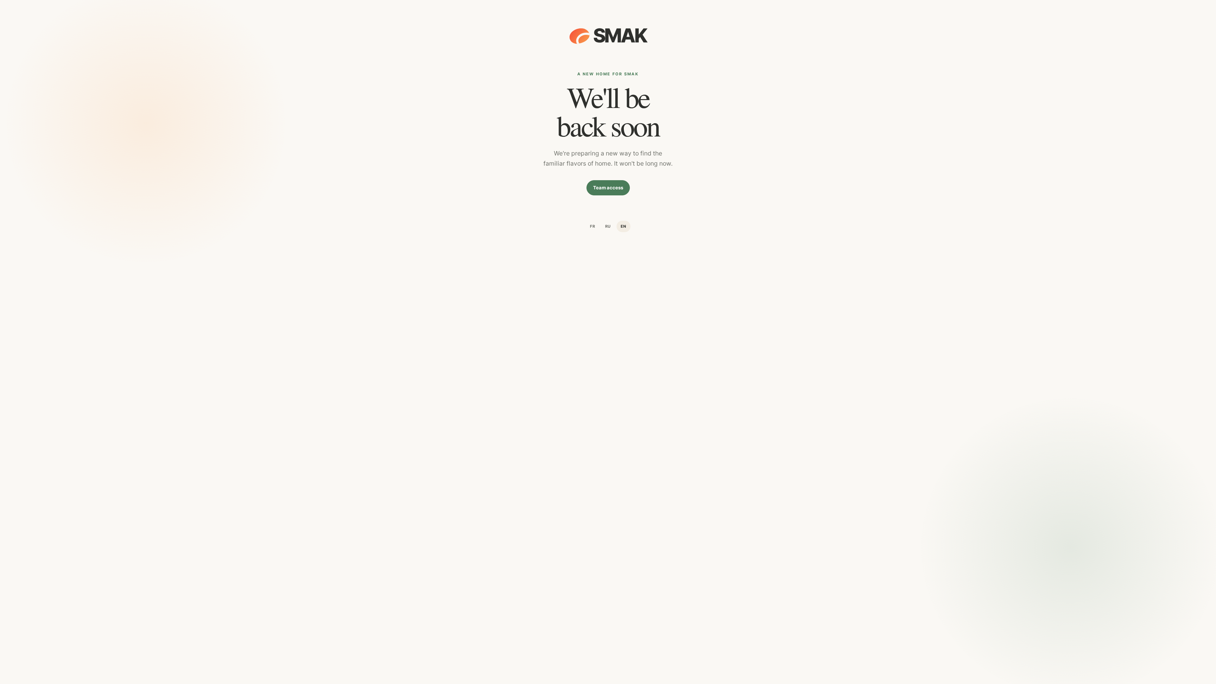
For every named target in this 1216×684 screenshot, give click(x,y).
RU (608, 226)
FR (592, 226)
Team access (608, 188)
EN (623, 226)
